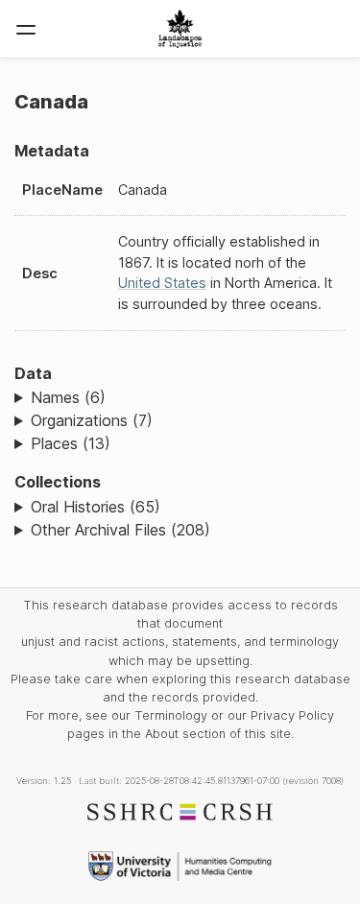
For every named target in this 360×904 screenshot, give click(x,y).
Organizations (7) (92, 420)
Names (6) (68, 397)
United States (162, 282)
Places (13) (70, 443)
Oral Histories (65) (95, 506)
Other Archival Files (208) (120, 529)
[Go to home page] (180, 29)
